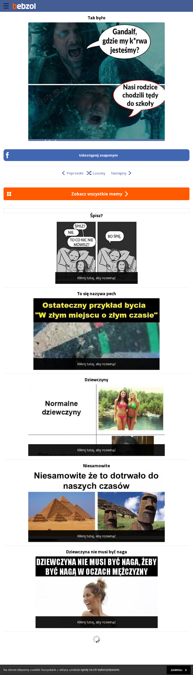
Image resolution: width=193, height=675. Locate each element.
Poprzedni (75, 173)
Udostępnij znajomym (98, 155)
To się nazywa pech (96, 293)
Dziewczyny (96, 379)
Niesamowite (96, 465)
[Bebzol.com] (24, 6)
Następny (119, 173)
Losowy (99, 173)
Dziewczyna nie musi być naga (96, 551)
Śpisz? (96, 215)
